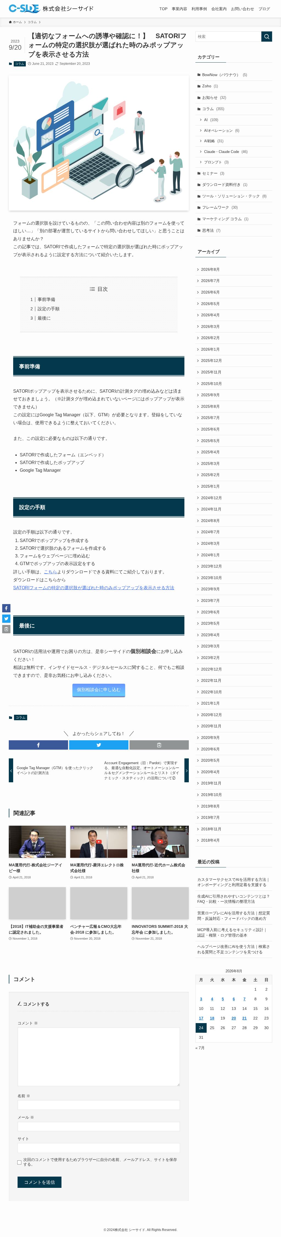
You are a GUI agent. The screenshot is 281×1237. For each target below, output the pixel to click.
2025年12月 (211, 360)
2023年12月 (211, 566)
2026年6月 (210, 292)
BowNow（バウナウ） (224, 74)
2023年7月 (210, 600)
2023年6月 (210, 612)
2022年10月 (211, 692)
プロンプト (216, 162)
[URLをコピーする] (159, 745)
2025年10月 (211, 383)
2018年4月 (210, 840)
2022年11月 (211, 680)
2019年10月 (211, 794)
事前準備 (46, 299)
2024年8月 (210, 520)
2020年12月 (211, 715)
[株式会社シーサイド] (51, 8)
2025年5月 (210, 441)
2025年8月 (210, 406)
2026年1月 (210, 349)
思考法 (211, 230)
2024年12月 (211, 498)
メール (26, 1117)
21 (244, 1018)
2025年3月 (210, 463)
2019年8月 (210, 806)
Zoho (210, 86)
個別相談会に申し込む (99, 689)
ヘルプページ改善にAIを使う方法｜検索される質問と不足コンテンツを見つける (233, 949)
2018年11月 (211, 829)
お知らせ (214, 97)
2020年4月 (210, 772)
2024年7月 (210, 532)
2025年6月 (210, 429)
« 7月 (200, 1048)
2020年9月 (210, 737)
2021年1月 (210, 703)
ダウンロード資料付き (224, 184)
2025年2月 (210, 475)
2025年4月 (210, 452)
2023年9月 (210, 589)
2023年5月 (210, 623)
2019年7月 (210, 817)
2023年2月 (210, 657)
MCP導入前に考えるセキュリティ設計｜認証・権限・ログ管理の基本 (232, 932)
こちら (50, 571)
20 (234, 1018)
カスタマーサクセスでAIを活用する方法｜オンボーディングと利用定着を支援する (233, 882)
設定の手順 (49, 308)
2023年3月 (210, 646)
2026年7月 (210, 280)
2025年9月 (210, 395)
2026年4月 (210, 315)
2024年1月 (210, 555)
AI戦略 (213, 141)
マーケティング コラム (225, 219)
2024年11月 (211, 509)
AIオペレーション (221, 131)
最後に (44, 318)
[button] (38, 745)
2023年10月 (211, 578)
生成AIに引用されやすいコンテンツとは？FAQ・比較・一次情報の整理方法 (233, 899)
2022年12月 (211, 669)
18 (212, 1018)
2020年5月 (210, 760)
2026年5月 (210, 303)
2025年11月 (211, 372)
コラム (19, 63)
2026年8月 (210, 269)
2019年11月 (211, 783)
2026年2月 (210, 338)
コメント (28, 1023)
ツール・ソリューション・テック (234, 196)
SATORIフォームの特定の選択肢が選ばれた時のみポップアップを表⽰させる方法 (93, 587)
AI (211, 120)
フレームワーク (220, 207)
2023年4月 (210, 635)
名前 (24, 1096)
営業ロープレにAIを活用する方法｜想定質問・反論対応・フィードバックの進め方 (233, 916)
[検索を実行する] (266, 36)
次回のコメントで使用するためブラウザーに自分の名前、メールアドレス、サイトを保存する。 (100, 1161)
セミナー (213, 173)
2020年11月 (211, 726)
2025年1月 (210, 486)
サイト (23, 1139)
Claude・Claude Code (226, 152)
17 (201, 1018)
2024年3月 (210, 543)
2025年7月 (210, 417)
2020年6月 (210, 749)
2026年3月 (210, 326)
